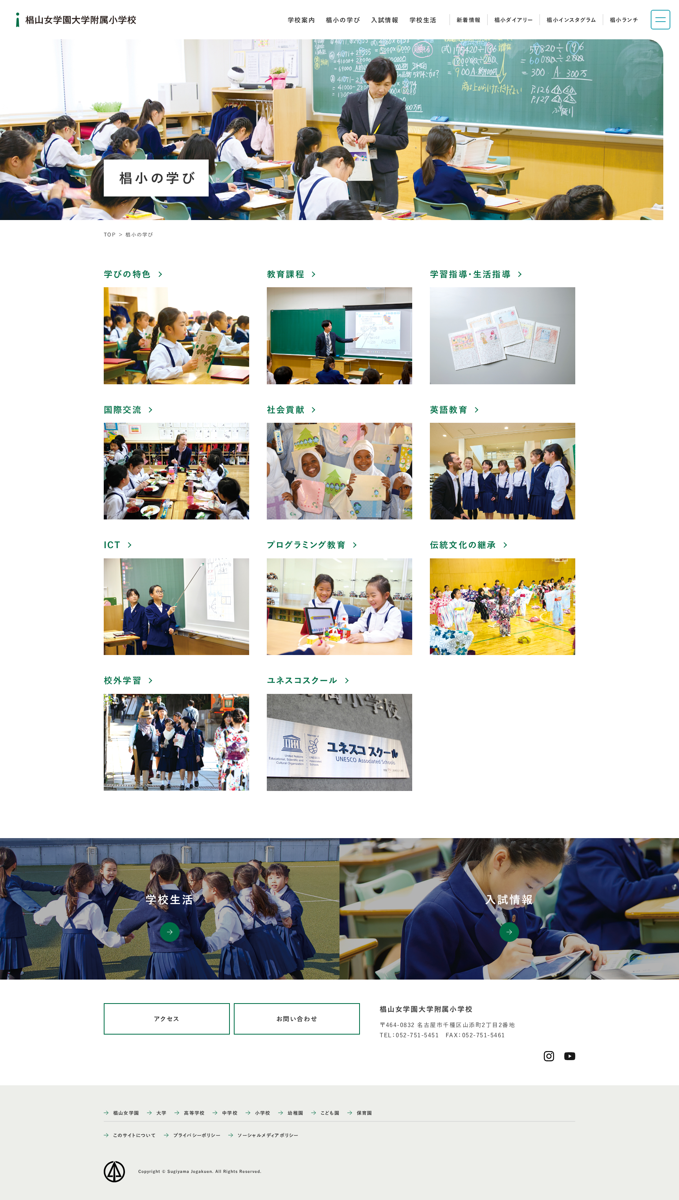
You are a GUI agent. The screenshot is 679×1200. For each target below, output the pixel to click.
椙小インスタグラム (571, 20)
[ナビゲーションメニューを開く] (660, 19)
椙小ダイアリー (514, 20)
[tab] (301, 20)
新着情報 (469, 20)
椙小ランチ (624, 20)
